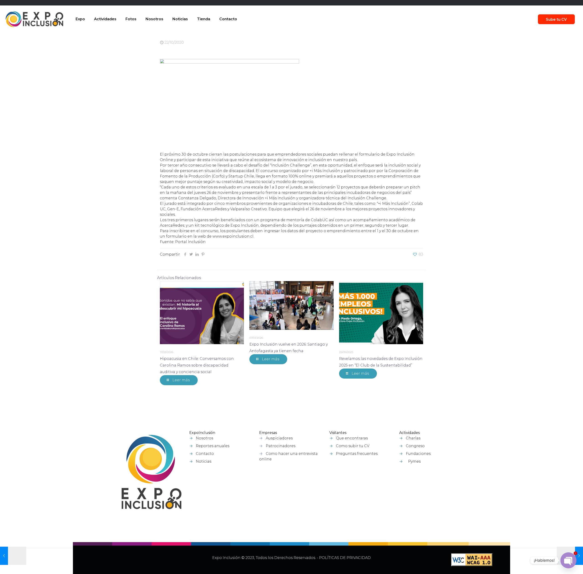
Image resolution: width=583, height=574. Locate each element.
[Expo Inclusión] (34, 19)
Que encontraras (352, 438)
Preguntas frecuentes (357, 453)
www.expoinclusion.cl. (233, 236)
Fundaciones (418, 453)
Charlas (413, 438)
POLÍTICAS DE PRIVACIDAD (345, 558)
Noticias (203, 461)
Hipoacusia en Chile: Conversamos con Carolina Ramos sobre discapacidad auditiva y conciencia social (197, 365)
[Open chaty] (568, 560)
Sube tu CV (556, 19)
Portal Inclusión (190, 242)
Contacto (205, 453)
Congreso (415, 446)
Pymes (414, 461)
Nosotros (204, 438)
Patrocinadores (280, 446)
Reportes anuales (212, 446)
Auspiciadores (279, 438)
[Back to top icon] (555, 564)
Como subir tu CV (352, 446)
